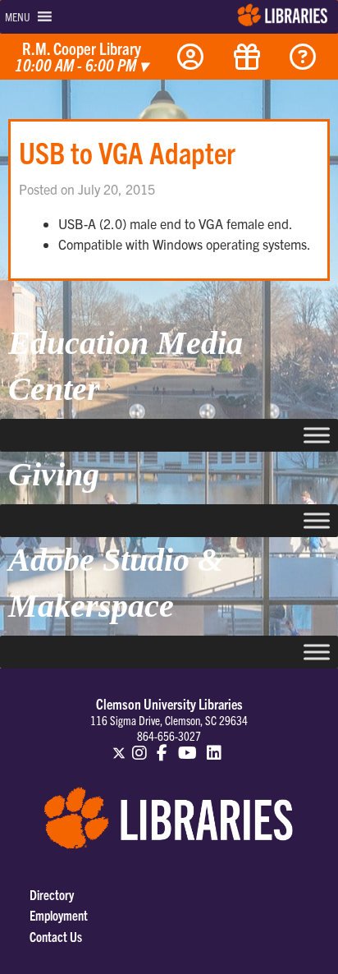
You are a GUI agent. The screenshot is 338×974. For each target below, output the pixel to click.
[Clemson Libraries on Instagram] (139, 745)
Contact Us (56, 936)
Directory (52, 894)
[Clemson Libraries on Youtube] (187, 745)
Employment (59, 915)
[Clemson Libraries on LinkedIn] (214, 745)
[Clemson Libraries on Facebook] (162, 745)
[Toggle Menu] (317, 435)
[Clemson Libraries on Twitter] (119, 745)
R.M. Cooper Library (81, 57)
